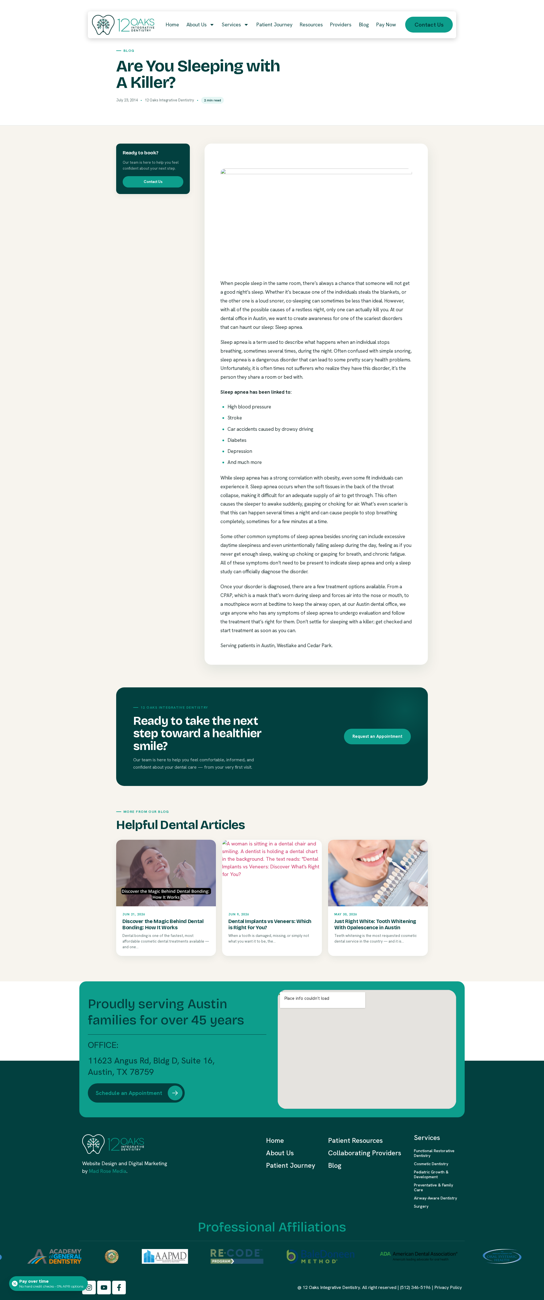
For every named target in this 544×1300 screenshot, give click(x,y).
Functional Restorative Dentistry (434, 1153)
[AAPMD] (148, 1256)
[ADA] (401, 1256)
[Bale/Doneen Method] (304, 1256)
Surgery (421, 1206)
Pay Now (386, 24)
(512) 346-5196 (415, 1287)
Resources (311, 24)
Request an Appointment (377, 736)
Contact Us (153, 181)
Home (172, 24)
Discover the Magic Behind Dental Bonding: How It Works (162, 924)
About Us (196, 24)
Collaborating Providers (364, 1152)
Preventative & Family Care (433, 1187)
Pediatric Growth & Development (431, 1174)
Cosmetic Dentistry (431, 1163)
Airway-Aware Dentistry (435, 1198)
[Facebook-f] (119, 1287)
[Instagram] (89, 1287)
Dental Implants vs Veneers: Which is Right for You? (269, 924)
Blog (364, 24)
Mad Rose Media (107, 1171)
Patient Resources (355, 1140)
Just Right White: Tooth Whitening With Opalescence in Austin (375, 924)
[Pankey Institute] (95, 1256)
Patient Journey (274, 24)
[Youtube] (104, 1287)
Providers (340, 24)
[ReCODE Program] (220, 1256)
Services (231, 24)
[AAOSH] (485, 1256)
